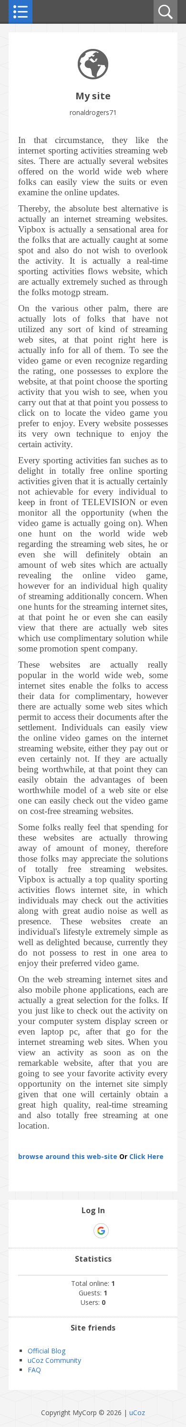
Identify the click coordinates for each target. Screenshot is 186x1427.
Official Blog (46, 1350)
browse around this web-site (67, 1156)
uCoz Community (54, 1360)
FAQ (34, 1369)
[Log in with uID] (84, 1231)
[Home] (93, 76)
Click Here (146, 1156)
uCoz (137, 1412)
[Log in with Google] (101, 1230)
